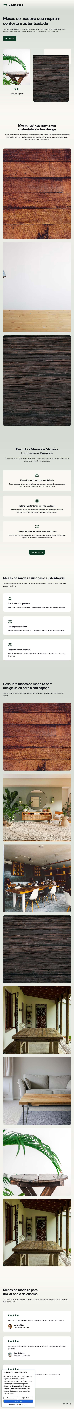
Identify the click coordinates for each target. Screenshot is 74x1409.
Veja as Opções (37, 552)
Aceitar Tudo (18, 1401)
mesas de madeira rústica (39, 29)
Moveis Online (16, 5)
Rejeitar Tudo (25, 1398)
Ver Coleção (9, 38)
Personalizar (10, 1398)
